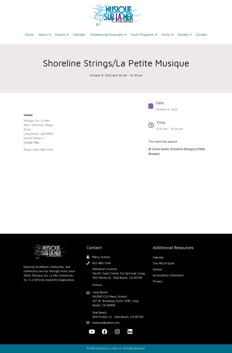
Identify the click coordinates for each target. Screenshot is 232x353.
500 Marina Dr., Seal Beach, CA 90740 (117, 277)
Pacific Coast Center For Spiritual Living (118, 273)
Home (29, 34)
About (43, 34)
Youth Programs (142, 34)
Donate (183, 34)
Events (60, 34)
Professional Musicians (106, 34)
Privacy (158, 281)
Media (165, 34)
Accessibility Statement (168, 275)
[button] (50, 35)
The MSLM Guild (163, 263)
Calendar (79, 34)
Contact (201, 34)
